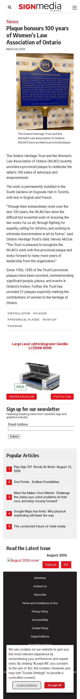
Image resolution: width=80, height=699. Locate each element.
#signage (14, 326)
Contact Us (40, 586)
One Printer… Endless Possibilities (36, 482)
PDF (66, 564)
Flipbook (50, 564)
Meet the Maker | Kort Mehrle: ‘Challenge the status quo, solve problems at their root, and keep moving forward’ (42, 497)
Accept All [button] (54, 685)
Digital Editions (40, 636)
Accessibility (40, 619)
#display (49, 319)
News (12, 21)
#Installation (18, 313)
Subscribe (40, 594)
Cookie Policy (40, 628)
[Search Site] (10, 7)
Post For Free (62, 396)
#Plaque (40, 313)
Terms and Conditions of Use (40, 603)
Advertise (40, 578)
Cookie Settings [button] (27, 685)
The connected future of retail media (39, 526)
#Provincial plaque (23, 319)
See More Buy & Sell (21, 396)
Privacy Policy (40, 611)
